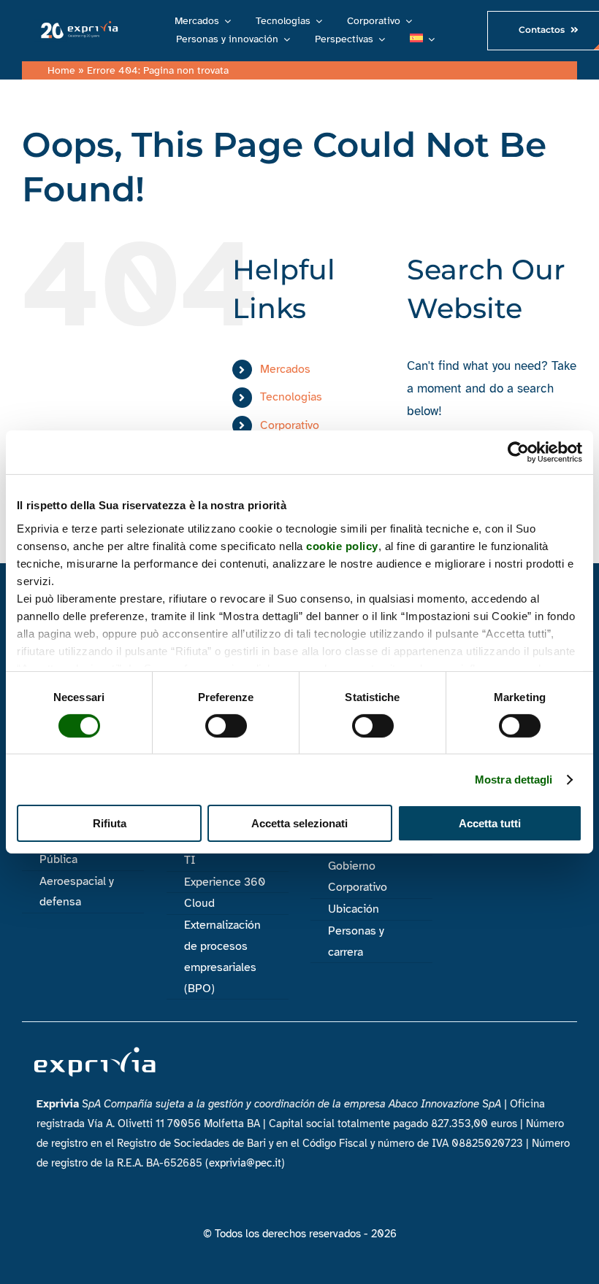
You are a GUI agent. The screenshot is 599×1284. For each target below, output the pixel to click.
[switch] (226, 726)
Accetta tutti (490, 823)
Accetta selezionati (299, 823)
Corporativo (289, 425)
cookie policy (342, 545)
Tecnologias (291, 397)
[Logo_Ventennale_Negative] (78, 25)
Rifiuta (109, 823)
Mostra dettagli (514, 779)
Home (61, 70)
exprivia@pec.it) (247, 1162)
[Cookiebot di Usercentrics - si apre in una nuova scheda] (518, 452)
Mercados (285, 369)
